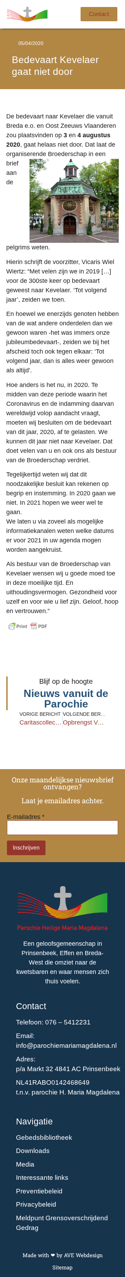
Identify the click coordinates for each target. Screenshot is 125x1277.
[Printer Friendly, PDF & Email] (27, 626)
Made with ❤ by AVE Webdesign (63, 1255)
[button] (67, 14)
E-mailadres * (25, 816)
